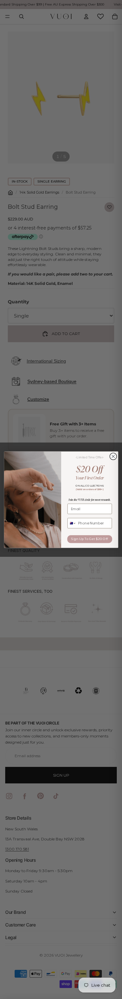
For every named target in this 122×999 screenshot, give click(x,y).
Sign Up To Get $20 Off (89, 539)
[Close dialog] (113, 456)
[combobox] (71, 523)
